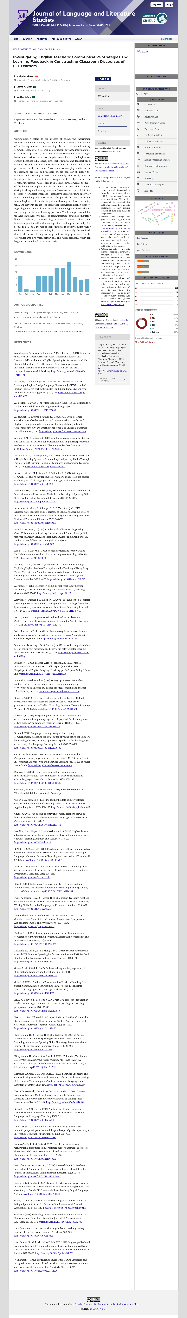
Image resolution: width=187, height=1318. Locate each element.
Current (27, 39)
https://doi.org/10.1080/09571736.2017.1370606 (37, 747)
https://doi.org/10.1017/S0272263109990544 (51, 891)
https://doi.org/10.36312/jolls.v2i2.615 (66, 579)
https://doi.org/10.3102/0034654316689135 (35, 522)
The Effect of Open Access (112, 304)
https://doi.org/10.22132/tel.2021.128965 (40, 1193)
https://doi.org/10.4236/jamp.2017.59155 (34, 926)
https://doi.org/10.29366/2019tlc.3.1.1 (32, 842)
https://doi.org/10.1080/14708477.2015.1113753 (37, 824)
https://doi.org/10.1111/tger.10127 (54, 593)
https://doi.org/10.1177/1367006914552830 (35, 1137)
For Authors (142, 244)
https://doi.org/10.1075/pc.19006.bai (59, 638)
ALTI (146, 93)
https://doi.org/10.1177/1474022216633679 (35, 1158)
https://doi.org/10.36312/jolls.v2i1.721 (37, 1067)
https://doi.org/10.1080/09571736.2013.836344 (37, 726)
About (79, 39)
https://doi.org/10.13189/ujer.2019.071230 (35, 501)
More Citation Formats (107, 379)
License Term (151, 172)
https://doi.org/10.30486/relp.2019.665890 (35, 410)
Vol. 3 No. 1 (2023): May (44, 49)
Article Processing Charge (157, 159)
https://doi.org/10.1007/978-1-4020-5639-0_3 (50, 765)
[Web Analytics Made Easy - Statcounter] (85, 1309)
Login (170, 5)
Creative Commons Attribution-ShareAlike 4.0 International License (112, 167)
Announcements (61, 39)
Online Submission (153, 141)
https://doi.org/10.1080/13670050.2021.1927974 (62, 431)
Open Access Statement (155, 166)
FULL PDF (104, 79)
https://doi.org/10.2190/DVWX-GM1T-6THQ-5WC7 (56, 610)
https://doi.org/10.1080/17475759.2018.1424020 (37, 1176)
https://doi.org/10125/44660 (32, 557)
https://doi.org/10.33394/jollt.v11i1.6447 (66, 1084)
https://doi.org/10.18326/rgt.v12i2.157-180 (35, 1028)
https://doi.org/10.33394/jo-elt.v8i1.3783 (34, 544)
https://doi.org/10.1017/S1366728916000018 (35, 975)
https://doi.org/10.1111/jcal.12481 (44, 624)
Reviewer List (151, 116)
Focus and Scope (152, 129)
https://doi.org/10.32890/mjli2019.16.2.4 (42, 859)
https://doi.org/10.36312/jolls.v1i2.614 (33, 1049)
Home (15, 39)
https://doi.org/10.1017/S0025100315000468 (64, 1207)
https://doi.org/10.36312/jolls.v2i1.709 (54, 1253)
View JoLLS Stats (98, 1309)
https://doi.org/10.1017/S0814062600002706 (60, 1221)
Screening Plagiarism (154, 153)
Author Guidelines (153, 147)
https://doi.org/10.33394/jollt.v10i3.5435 (34, 1119)
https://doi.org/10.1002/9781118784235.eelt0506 (42, 673)
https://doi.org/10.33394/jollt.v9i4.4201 (33, 483)
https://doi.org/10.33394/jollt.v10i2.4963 (34, 993)
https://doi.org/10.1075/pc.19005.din (32, 877)
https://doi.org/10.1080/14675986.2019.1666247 (37, 782)
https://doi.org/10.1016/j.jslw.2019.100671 (56, 708)
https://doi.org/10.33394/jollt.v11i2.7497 (34, 961)
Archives (42, 39)
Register (157, 5)
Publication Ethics (153, 135)
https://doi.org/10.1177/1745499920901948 (35, 944)
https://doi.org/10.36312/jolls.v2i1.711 (65, 1102)
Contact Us (149, 104)
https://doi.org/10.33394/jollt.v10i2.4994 (45, 466)
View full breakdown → (145, 342)
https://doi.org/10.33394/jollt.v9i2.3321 (33, 1235)
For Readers (142, 238)
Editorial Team (151, 110)
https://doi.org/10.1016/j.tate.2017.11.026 (59, 691)
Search (167, 39)
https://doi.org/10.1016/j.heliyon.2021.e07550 (37, 1010)
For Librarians (143, 250)
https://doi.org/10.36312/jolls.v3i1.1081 (38, 113)
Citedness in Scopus (154, 184)
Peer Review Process (154, 122)
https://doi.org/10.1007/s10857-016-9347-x (41, 448)
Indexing (148, 178)
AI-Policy (148, 190)
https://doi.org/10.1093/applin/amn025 (70, 807)
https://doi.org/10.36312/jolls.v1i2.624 (33, 908)
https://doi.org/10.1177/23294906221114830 (35, 1270)
